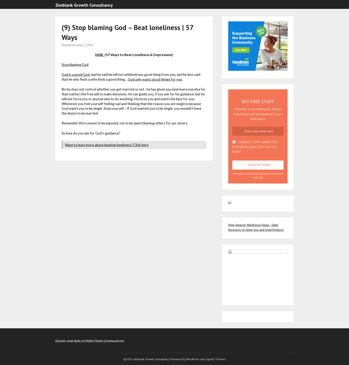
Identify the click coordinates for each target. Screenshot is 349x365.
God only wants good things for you (155, 79)
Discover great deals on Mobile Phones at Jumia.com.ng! (90, 340)
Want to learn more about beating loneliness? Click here (106, 145)
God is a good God (76, 74)
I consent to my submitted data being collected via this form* (254, 147)
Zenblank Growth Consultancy (84, 5)
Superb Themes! (215, 359)
